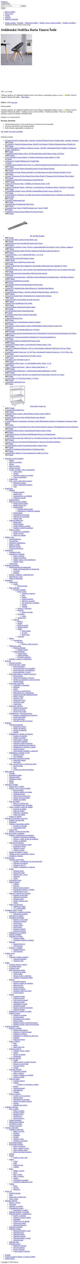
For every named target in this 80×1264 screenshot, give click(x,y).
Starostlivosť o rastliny (20, 1210)
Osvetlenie (21, 614)
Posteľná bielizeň (27, 599)
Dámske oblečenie (19, 648)
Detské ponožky (23, 655)
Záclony (16, 1103)
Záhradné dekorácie (19, 1225)
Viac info (14, 102)
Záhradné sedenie (15, 1229)
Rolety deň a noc (18, 1047)
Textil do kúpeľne (15, 1058)
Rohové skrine (18, 1021)
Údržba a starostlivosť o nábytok (24, 867)
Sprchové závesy (18, 749)
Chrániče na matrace (28, 593)
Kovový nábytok (18, 1249)
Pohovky (16, 886)
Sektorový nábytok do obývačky (20, 893)
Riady (11, 1169)
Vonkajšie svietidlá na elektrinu (23, 940)
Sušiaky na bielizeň (19, 558)
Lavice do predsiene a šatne (22, 845)
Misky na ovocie (18, 1131)
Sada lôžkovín (18, 1090)
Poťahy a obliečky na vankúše (23, 1075)
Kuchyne (8, 661)
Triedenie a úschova (11, 1107)
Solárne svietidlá (18, 938)
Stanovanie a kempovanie (17, 1197)
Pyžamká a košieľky (24, 657)
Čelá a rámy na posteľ (20, 1000)
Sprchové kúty (18, 766)
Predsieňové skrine (19, 846)
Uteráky (24, 605)
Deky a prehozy (18, 1073)
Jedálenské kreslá (19, 794)
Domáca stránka (10, 23)
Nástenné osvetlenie (19, 921)
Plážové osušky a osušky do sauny (24, 1062)
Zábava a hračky (14, 530)
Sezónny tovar (9, 953)
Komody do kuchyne (20, 708)
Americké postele (19, 996)
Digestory (16, 687)
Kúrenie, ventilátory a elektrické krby (21, 575)
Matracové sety (18, 985)
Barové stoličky (10, 12)
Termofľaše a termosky (21, 1180)
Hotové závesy (18, 1098)
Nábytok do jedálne (31, 23)
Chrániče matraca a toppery (18, 964)
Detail (11, 142)
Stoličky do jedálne (69, 23)
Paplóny (16, 1083)
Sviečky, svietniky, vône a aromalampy (22, 470)
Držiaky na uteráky (19, 738)
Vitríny (11, 783)
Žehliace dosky (18, 561)
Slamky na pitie (18, 1139)
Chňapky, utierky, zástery (21, 1051)
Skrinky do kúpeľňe (20, 730)
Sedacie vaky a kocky (20, 875)
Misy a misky (17, 1174)
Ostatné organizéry (15, 1120)
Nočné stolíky (26, 631)
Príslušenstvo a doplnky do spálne (20, 1011)
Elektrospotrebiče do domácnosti (20, 567)
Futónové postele (19, 1002)
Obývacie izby (10, 858)
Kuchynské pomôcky (16, 1144)
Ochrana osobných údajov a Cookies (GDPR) (20, 1257)
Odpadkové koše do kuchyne (23, 721)
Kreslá (11, 869)
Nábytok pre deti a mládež (17, 502)
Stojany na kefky (27, 612)
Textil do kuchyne (15, 1049)
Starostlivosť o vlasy (16, 576)
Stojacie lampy (18, 925)
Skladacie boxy (18, 1114)
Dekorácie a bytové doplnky (14, 458)
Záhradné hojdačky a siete (22, 1231)
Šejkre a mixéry (18, 696)
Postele (7, 15)
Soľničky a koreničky (20, 1141)
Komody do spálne (19, 972)
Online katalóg (10, 1259)
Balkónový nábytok (11, 19)
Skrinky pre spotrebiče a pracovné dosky (26, 680)
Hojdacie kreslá (18, 871)
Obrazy (11, 464)
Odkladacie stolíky (15, 779)
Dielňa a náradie (14, 545)
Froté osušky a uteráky (20, 740)
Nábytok (16, 620)
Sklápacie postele (19, 1009)
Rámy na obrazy (14, 466)
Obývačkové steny (15, 880)
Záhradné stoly (14, 1242)
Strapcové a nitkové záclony (22, 1101)
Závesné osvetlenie (19, 931)
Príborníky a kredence (20, 813)
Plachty (24, 597)
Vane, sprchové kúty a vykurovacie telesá (22, 764)
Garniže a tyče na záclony (21, 1096)
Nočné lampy (17, 923)
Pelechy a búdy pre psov (30, 644)
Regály (11, 781)
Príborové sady (18, 1165)
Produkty (20, 23)
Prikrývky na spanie (28, 601)
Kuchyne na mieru (15, 663)
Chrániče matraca (19, 1081)
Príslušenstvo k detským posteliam (29, 511)
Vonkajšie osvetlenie (16, 936)
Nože (15, 1163)
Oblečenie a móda (15, 646)
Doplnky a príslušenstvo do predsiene (21, 835)
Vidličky (16, 1167)
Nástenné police (18, 899)
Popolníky (16, 1135)
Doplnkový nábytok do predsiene (24, 837)
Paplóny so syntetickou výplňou (28, 1084)
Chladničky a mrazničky (21, 685)
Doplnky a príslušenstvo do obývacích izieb (27, 861)
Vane (15, 768)
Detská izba (9, 488)
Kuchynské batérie (19, 717)
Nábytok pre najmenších (21, 517)
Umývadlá (16, 762)
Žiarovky (12, 942)
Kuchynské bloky (19, 666)
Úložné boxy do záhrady (21, 1221)
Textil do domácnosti (12, 1026)
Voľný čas (8, 1191)
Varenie (11, 1184)
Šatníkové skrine (14, 1013)
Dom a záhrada (14, 588)
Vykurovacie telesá (19, 1223)
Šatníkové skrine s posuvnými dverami (26, 1024)
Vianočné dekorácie (19, 959)
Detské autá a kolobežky (21, 532)
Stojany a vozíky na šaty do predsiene (25, 839)
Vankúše (8, 17)
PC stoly (24, 633)
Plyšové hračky (23, 586)
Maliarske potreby (15, 547)
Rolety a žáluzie (14, 1041)
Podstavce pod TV (19, 865)
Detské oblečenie (19, 651)
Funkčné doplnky (15, 1193)
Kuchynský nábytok (15, 706)
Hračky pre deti (18, 533)
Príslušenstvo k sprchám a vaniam (24, 747)
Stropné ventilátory (15, 934)
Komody (12, 773)
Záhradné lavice (18, 1232)
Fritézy (15, 689)
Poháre (11, 1156)
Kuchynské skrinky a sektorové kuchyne (22, 674)
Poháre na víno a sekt (20, 1158)
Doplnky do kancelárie (16, 820)
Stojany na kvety (14, 468)
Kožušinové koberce (20, 1034)
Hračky (15, 584)
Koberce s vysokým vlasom (22, 1032)
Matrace (20, 621)
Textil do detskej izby (16, 520)
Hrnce (15, 1186)
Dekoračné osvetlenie (20, 914)
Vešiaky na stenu (18, 850)
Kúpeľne (8, 723)
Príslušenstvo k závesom (21, 1099)
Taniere (15, 1178)
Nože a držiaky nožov (20, 1150)
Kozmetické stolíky (15, 775)
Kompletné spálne (15, 966)
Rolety (15, 1045)
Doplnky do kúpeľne (20, 736)
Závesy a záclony (15, 1094)
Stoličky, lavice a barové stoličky (50, 23)
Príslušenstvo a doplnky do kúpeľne (21, 734)
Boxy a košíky (14, 1109)
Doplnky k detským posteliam (23, 528)
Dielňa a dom (9, 537)
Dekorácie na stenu (19, 483)
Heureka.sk (8, 580)
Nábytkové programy (20, 897)
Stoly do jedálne (14, 801)
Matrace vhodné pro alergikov (23, 983)
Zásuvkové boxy (18, 1118)
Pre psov (20, 642)
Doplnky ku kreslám (20, 826)
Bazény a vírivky (14, 1203)
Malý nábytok (9, 771)
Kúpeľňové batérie (19, 760)
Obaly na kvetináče (15, 462)
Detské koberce (18, 524)
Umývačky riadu (18, 702)
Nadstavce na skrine (20, 1015)
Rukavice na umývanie (20, 1064)
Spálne (7, 963)
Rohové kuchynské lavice (21, 796)
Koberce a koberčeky (25, 608)
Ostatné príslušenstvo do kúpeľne (24, 745)
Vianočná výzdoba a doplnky (18, 957)
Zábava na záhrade (19, 535)
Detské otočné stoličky (20, 503)
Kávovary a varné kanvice (22, 691)
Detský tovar (13, 582)
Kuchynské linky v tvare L (22, 672)
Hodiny (11, 460)
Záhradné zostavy (15, 1244)
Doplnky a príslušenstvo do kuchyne (25, 715)
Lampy (24, 616)
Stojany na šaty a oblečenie (22, 976)
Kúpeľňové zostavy (19, 726)
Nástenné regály (14, 777)
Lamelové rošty (14, 968)
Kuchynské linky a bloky (17, 665)
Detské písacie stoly (19, 505)
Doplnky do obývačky (16, 860)
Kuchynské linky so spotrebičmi (23, 670)
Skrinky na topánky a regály (18, 852)
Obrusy (15, 1053)
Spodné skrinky (18, 681)
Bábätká (12, 490)
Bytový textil (22, 591)
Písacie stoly (9, 14)
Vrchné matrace (18, 993)
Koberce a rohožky (15, 1028)
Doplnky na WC (18, 755)
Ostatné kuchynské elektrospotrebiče (25, 695)
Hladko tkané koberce (20, 1030)
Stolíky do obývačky (16, 904)
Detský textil (17, 494)
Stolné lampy (17, 927)
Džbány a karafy (18, 1171)
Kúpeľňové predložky (20, 741)
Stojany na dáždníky (20, 841)
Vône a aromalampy (20, 477)
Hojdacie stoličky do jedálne (22, 792)
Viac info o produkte (12, 131)
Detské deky (17, 522)
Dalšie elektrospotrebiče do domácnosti (26, 569)
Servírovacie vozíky (19, 711)
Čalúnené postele (19, 998)
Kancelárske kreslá (19, 828)
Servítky (16, 1137)
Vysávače (16, 571)
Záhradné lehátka (19, 1234)
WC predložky (18, 756)
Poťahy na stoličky (19, 1054)
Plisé (14, 1043)
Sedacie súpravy (23, 627)
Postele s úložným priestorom (23, 1008)
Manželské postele (19, 1006)
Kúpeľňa (20, 610)
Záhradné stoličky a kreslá (22, 1238)
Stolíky (20, 629)
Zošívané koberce (19, 1039)
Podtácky (16, 1133)
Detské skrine (17, 513)
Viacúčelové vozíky (15, 1124)
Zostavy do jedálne (15, 816)
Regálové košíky (18, 1113)
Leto (10, 955)
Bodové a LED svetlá (20, 919)
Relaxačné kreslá (18, 873)
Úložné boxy (22, 618)
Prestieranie (17, 1056)
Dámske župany (23, 650)
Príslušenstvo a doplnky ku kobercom (25, 1036)
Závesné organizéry (15, 1126)
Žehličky (16, 573)
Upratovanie (13, 563)
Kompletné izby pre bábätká (22, 496)
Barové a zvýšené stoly (21, 803)
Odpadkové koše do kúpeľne (22, 743)
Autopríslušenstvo (15, 539)
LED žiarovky (18, 946)
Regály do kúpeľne (19, 728)
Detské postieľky (19, 492)
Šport (11, 1195)
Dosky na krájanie (19, 1146)
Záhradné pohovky (19, 1236)
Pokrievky (16, 1189)
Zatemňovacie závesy (20, 1105)
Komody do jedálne (19, 809)
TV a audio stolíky (19, 908)
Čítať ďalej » (25, 97)
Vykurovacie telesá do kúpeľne (23, 770)
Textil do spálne (14, 1079)
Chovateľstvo (13, 541)
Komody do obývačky (20, 895)
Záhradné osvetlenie (15, 1227)
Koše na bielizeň (18, 556)
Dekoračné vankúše (19, 1071)
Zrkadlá (15, 732)
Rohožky (16, 1038)
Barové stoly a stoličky (16, 786)
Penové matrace (18, 987)
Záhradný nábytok (11, 1201)
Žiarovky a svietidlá (15, 948)
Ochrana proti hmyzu (16, 548)
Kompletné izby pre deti (21, 515)
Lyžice (15, 1161)
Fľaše (15, 1173)
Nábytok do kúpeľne (16, 725)
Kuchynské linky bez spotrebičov (24, 668)
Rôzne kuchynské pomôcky (22, 1152)
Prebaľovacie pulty (19, 498)
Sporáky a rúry (18, 698)
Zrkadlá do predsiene (16, 856)
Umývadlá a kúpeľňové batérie (19, 758)
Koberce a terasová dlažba (22, 1217)
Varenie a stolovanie (11, 1128)
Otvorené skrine (18, 1017)
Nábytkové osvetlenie (20, 863)
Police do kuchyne (19, 710)
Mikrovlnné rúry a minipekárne (23, 693)
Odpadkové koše (14, 552)
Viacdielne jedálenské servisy (23, 1182)
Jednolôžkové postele (20, 1004)
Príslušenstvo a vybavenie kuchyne (20, 713)
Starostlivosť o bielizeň (16, 554)
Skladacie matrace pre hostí (22, 991)
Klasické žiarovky (19, 944)
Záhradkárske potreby (16, 1208)
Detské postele (18, 507)
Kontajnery (13, 822)
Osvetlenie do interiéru (16, 918)
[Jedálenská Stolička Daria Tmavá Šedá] (16, 65)
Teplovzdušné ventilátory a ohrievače (25, 751)
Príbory (11, 1159)
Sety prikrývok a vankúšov (30, 603)
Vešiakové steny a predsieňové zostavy (22, 854)
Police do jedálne (19, 811)
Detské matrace (14, 500)
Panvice (16, 1188)
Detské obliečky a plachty (21, 526)
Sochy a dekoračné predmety (22, 485)
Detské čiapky (22, 653)
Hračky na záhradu (19, 1216)
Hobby (11, 638)
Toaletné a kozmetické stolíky (23, 978)
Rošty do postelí (23, 625)
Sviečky (16, 473)
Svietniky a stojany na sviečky (23, 475)
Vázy (15, 487)
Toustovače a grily (19, 700)
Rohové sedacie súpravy (21, 888)
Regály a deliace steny (20, 901)
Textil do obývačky (15, 1069)
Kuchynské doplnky (15, 1143)
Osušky (15, 1060)
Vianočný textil (18, 961)
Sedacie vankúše (18, 1077)
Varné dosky (17, 704)
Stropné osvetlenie (19, 929)
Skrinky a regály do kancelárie (19, 831)
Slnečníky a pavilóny (16, 1206)
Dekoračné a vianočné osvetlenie (20, 912)
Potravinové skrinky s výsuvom (23, 678)
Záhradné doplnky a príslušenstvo (20, 1214)
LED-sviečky (17, 472)
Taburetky (21, 636)
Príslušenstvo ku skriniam (21, 1019)
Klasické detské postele (25, 509)
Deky (23, 595)
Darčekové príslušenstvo (17, 543)
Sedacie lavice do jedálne (21, 798)
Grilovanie (12, 1204)
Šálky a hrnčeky (18, 1176)
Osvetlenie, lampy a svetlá (13, 910)
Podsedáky (17, 1219)
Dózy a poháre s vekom (21, 1148)
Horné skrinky (18, 676)
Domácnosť (9, 550)
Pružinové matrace (19, 989)
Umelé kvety (13, 479)
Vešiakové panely (19, 848)
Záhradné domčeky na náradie (19, 1212)
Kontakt (7, 1255)
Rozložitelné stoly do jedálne (22, 805)
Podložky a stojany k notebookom (20, 659)
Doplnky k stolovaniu (16, 1129)
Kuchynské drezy (19, 719)
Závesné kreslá (18, 1240)
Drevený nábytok (19, 1247)
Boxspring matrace (19, 981)
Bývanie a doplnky (19, 590)
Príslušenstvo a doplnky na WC (19, 753)
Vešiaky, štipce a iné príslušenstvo (24, 560)
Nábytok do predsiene (16, 843)
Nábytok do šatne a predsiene (14, 833)
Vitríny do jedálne (19, 815)
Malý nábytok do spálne (17, 970)
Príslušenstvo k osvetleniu (17, 933)
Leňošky (16, 884)
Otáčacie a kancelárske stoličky (19, 824)
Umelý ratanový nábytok (21, 1251)
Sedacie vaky (17, 518)
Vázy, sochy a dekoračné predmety (20, 481)
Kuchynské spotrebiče (16, 683)
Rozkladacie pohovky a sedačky (24, 889)
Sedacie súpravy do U (20, 891)
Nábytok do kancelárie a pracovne (16, 818)
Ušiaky (15, 878)
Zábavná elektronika (16, 578)
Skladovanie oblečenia (16, 1122)
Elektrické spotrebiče (12, 565)
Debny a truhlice (18, 1111)
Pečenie (11, 1154)
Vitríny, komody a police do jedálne (21, 807)
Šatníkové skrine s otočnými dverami (25, 1023)
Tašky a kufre (13, 1199)
